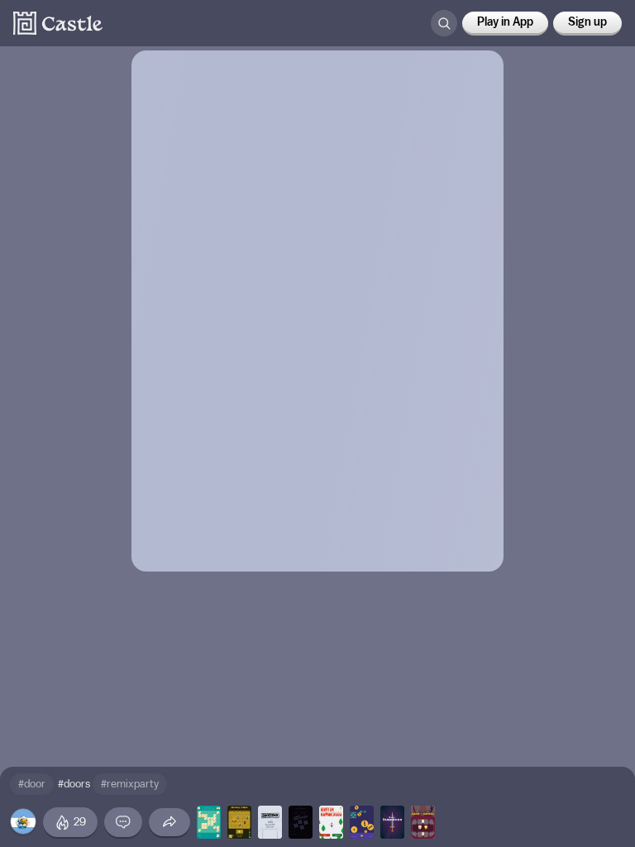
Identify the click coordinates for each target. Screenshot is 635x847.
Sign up (587, 22)
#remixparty (130, 783)
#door (31, 783)
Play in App (505, 22)
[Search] (444, 23)
